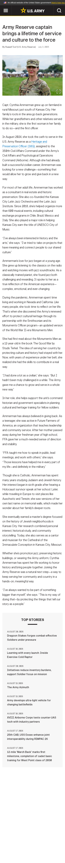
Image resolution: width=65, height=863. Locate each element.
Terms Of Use (16, 849)
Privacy (48, 844)
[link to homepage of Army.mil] (32, 10)
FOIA (54, 849)
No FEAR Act (17, 853)
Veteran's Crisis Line (42, 853)
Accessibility (37, 849)
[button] (2, 7)
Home (15, 844)
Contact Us (31, 844)
